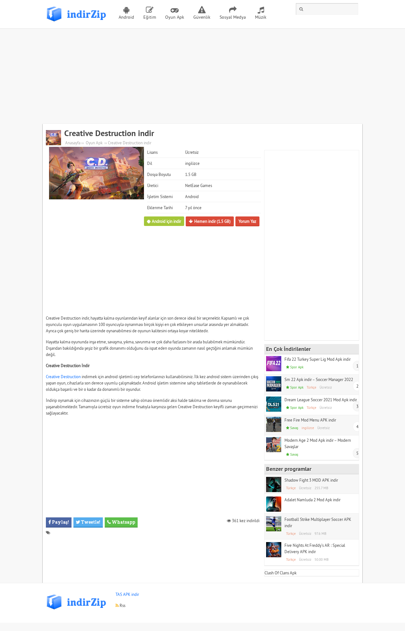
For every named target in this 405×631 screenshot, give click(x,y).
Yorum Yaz (247, 221)
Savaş (294, 428)
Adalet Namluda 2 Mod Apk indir (312, 499)
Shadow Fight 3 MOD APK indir (311, 480)
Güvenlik (201, 17)
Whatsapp (123, 522)
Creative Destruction (63, 376)
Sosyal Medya (233, 17)
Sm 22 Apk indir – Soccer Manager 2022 (318, 379)
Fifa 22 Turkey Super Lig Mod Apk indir (317, 359)
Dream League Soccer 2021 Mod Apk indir (320, 399)
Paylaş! (60, 522)
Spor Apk (296, 367)
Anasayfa (72, 142)
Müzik (260, 17)
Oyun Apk (174, 17)
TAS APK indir (127, 594)
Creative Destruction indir (109, 133)
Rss (122, 605)
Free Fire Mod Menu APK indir (310, 419)
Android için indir (166, 221)
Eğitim (149, 17)
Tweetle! (90, 522)
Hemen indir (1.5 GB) (212, 221)
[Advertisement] (202, 76)
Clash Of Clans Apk (280, 572)
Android (126, 17)
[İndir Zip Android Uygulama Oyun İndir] (77, 23)
